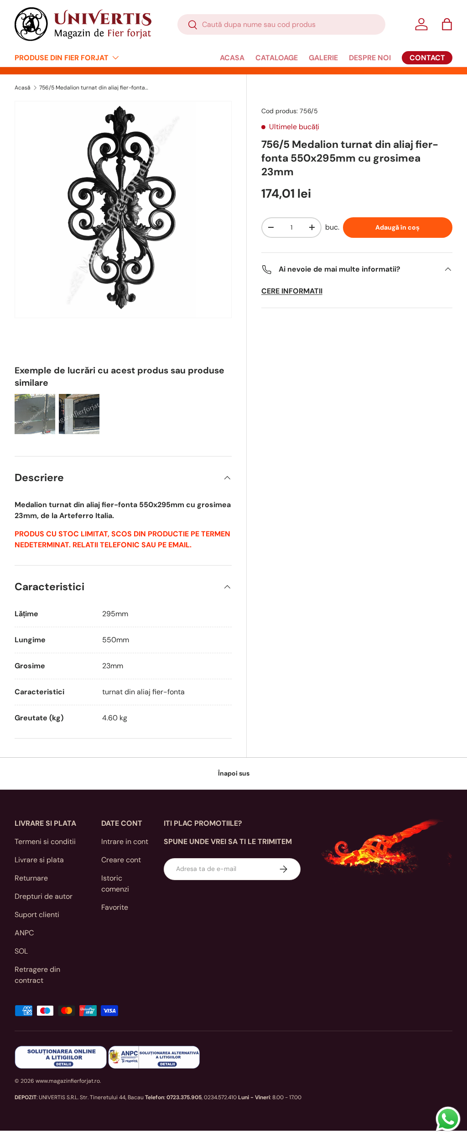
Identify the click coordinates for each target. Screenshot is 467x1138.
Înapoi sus (233, 773)
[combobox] (281, 24)
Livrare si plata (39, 860)
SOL (21, 951)
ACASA (232, 58)
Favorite (114, 907)
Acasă (23, 87)
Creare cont (121, 860)
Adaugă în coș (397, 227)
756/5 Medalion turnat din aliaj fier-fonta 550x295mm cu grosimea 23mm (94, 87)
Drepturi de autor (44, 896)
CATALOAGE (276, 58)
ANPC (24, 933)
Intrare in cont (124, 841)
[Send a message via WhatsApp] (448, 1119)
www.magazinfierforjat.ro (68, 1081)
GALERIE (323, 58)
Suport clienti (37, 914)
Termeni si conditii (45, 841)
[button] (447, 24)
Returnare (31, 878)
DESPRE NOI (370, 58)
